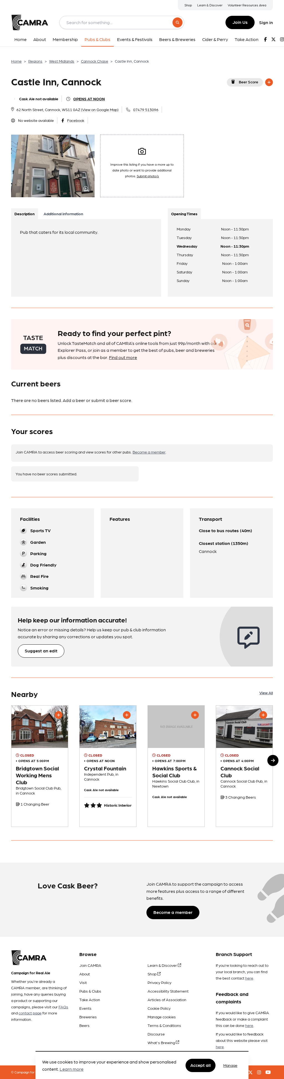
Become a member (149, 452)
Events (85, 1008)
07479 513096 (145, 109)
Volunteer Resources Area (247, 5)
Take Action (89, 999)
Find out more (123, 357)
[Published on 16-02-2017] (39, 766)
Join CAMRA (90, 965)
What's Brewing (162, 1042)
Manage (230, 1065)
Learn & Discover (209, 5)
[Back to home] (29, 22)
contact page (30, 1013)
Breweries (88, 1016)
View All (266, 692)
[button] (272, 760)
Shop (188, 5)
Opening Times (184, 213)
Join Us (240, 22)
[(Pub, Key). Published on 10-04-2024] (108, 766)
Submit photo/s (148, 176)
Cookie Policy (159, 1008)
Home (16, 61)
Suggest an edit (41, 650)
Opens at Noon (89, 98)
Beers (84, 1025)
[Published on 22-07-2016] (244, 766)
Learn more (71, 1069)
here (249, 978)
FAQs (63, 1006)
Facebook (75, 120)
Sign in (266, 22)
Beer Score (248, 82)
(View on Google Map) (99, 109)
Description (24, 213)
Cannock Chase (94, 61)
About (84, 974)
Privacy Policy (159, 982)
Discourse (156, 1034)
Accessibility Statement (168, 991)
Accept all (200, 1065)
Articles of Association (167, 999)
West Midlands (61, 61)
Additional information (63, 213)
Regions (35, 61)
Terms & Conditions (164, 1025)
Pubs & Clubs (90, 991)
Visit (83, 982)
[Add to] (269, 82)
